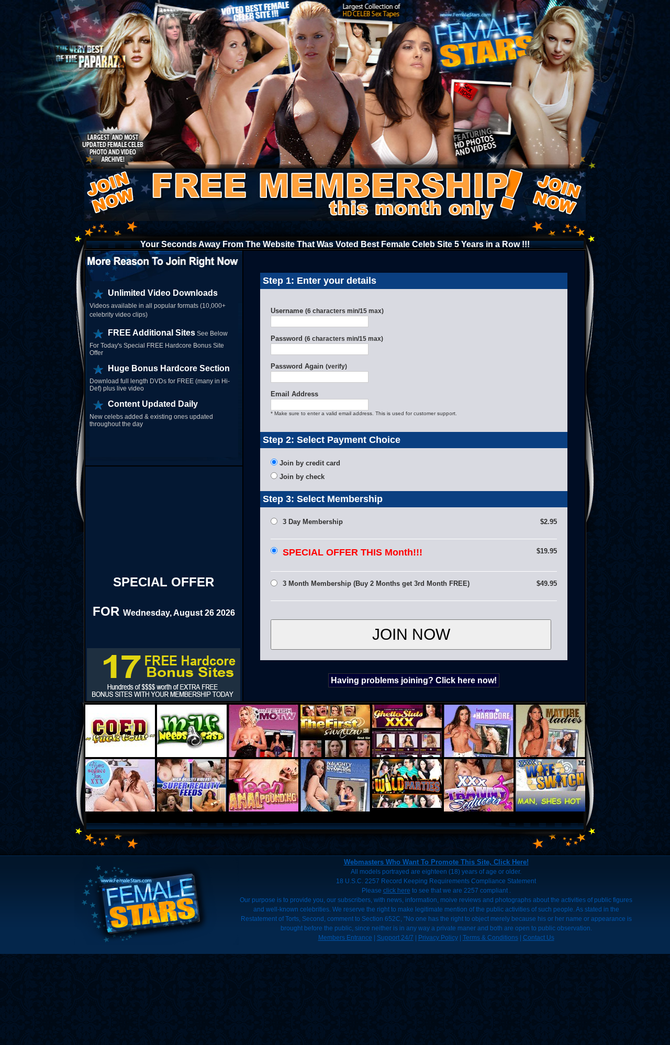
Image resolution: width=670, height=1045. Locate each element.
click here (396, 890)
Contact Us (538, 937)
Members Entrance (345, 937)
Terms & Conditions (490, 937)
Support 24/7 (395, 937)
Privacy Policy (438, 937)
